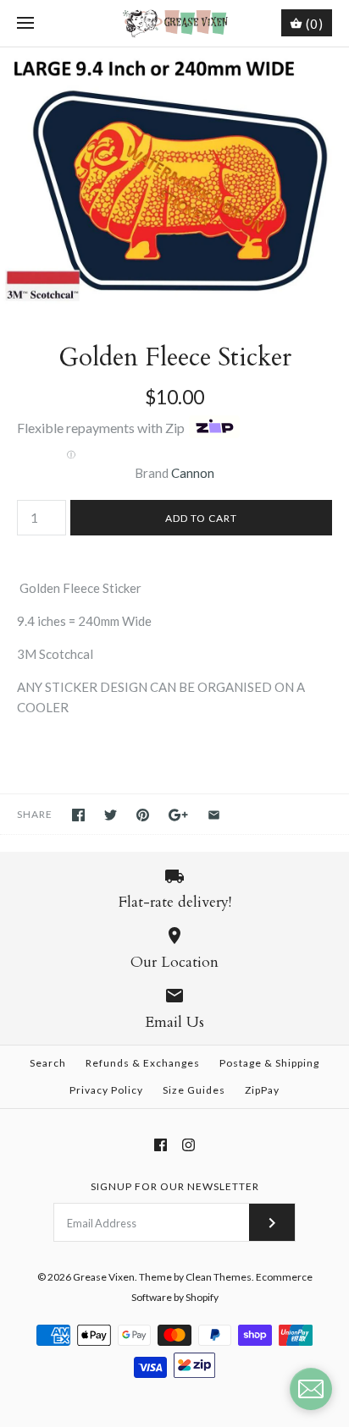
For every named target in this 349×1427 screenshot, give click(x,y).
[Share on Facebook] (78, 815)
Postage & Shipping (269, 1063)
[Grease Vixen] (175, 23)
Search (48, 1063)
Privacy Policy (106, 1090)
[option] (174, 178)
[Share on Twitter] (110, 815)
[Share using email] (214, 815)
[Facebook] (160, 1145)
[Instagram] (188, 1145)
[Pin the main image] (142, 815)
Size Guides (194, 1090)
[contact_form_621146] (311, 1389)
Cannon (192, 472)
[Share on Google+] (178, 815)
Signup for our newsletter (175, 1186)
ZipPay (262, 1090)
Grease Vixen (104, 1277)
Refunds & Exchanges (143, 1063)
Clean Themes (219, 1277)
